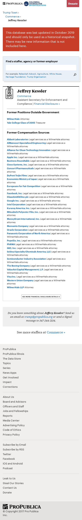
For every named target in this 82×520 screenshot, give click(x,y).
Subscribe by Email (14, 444)
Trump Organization (36, 76)
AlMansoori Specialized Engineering (26, 142)
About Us (8, 396)
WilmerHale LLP (15, 287)
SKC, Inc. (11, 248)
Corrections (10, 386)
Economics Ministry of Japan (22, 178)
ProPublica (9, 349)
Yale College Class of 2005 (21, 122)
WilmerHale (13, 118)
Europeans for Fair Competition (23, 186)
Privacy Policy (11, 434)
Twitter (7, 454)
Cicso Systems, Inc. (17, 164)
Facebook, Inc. (14, 193)
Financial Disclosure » (47, 103)
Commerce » (56, 332)
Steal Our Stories (13, 483)
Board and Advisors (14, 401)
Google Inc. (13, 200)
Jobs (5, 411)
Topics (7, 363)
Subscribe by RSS (13, 449)
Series (6, 367)
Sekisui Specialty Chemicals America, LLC (29, 251)
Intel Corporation (16, 204)
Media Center (11, 420)
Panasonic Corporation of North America (28, 233)
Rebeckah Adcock (27, 73)
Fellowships (21, 411)
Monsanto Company (17, 226)
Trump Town (10, 12)
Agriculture (42, 73)
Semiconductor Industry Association (26, 258)
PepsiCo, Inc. (14, 240)
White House (55, 73)
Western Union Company (20, 280)
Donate (73, 3)
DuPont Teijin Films (17, 175)
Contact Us (10, 487)
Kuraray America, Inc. (18, 208)
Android (18, 463)
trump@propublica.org (38, 317)
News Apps (9, 372)
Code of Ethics (12, 429)
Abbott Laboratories (17, 139)
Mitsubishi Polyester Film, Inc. (23, 211)
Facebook (9, 458)
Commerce (12, 16)
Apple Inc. (12, 157)
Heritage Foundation (16, 76)
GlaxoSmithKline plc (17, 196)
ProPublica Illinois (13, 353)
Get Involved (11, 377)
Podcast (8, 468)
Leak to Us (9, 478)
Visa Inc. (11, 276)
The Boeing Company (18, 265)
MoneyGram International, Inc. (23, 218)
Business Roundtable (18, 160)
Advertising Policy (14, 425)
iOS (5, 463)
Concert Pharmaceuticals (20, 168)
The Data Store (12, 358)
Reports (7, 415)
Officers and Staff (13, 406)
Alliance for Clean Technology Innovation (29, 150)
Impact (7, 382)
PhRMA (11, 244)
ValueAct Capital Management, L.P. (25, 269)
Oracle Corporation (17, 229)
